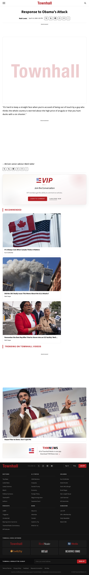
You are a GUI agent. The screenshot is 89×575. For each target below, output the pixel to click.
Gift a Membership (65, 515)
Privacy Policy (17, 568)
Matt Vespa (7, 296)
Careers (33, 518)
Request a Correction (36, 568)
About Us (34, 511)
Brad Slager (63, 490)
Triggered (5, 515)
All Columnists (64, 501)
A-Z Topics (35, 474)
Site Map (46, 568)
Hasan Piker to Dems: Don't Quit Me (17, 440)
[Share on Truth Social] (51, 18)
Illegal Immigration (37, 498)
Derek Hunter (64, 483)
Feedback (26, 568)
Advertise (34, 515)
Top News (5, 479)
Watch (4, 490)
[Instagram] (43, 466)
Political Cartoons (8, 494)
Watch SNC (63, 522)
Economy (34, 490)
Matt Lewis (23, 18)
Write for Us (34, 526)
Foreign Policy (35, 494)
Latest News (6, 483)
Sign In (67, 466)
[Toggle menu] (4, 3)
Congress (34, 483)
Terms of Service (7, 568)
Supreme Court (35, 501)
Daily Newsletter (65, 518)
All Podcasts (6, 529)
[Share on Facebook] (55, 18)
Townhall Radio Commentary (11, 526)
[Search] (85, 3)
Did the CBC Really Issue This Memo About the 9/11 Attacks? (26, 293)
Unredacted (6, 518)
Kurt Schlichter (8, 253)
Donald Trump (35, 487)
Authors (5, 501)
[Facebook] (47, 466)
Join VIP (82, 466)
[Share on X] (46, 18)
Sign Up (82, 561)
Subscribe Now (55, 199)
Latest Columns (7, 487)
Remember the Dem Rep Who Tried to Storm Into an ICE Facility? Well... (31, 337)
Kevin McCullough (65, 487)
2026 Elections (35, 479)
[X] (38, 466)
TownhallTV (6, 498)
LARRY (4, 511)
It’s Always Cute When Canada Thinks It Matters (22, 250)
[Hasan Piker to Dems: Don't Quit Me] (44, 412)
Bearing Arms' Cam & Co (10, 522)
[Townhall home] (10, 465)
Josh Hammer (64, 498)
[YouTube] (52, 466)
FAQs (74, 466)
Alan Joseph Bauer (65, 494)
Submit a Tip (35, 522)
